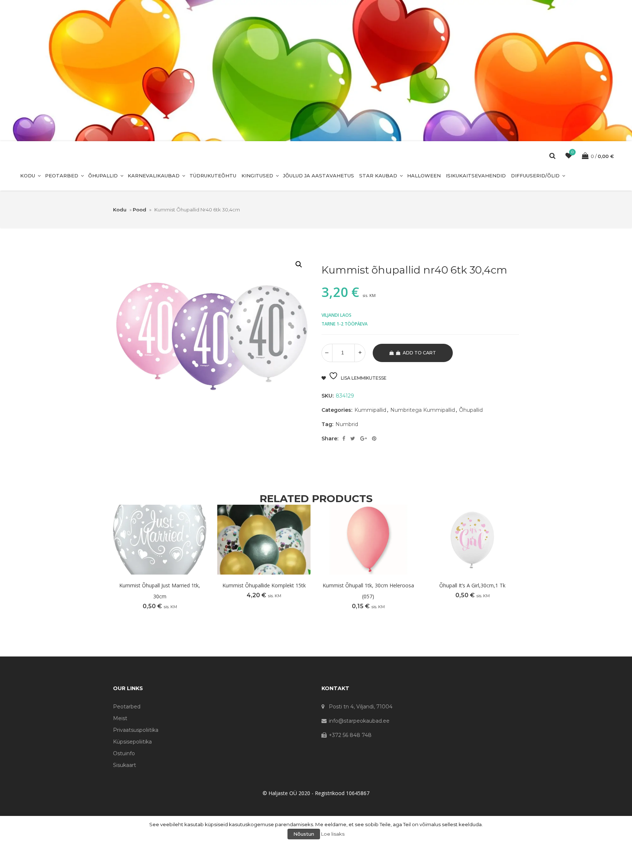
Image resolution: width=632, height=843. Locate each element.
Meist (120, 718)
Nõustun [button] (303, 834)
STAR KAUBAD (378, 175)
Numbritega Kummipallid (422, 410)
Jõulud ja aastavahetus (318, 175)
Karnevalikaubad (154, 175)
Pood (139, 209)
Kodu (27, 175)
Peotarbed (61, 175)
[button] (298, 264)
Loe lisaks (333, 834)
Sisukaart (124, 765)
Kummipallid (370, 410)
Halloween (424, 175)
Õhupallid (103, 175)
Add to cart (419, 352)
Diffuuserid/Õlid (535, 175)
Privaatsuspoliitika (135, 730)
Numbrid (346, 424)
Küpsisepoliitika (132, 741)
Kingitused (257, 175)
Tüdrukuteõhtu (212, 175)
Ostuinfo (124, 753)
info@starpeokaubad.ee (359, 721)
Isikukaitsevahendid (476, 175)
